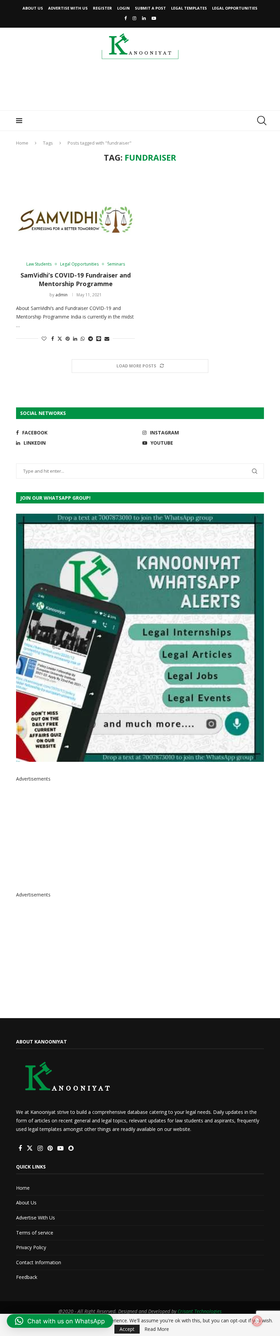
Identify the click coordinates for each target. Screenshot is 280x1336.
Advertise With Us (68, 8)
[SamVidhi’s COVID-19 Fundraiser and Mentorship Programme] (75, 212)
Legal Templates (189, 8)
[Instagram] (134, 18)
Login (123, 8)
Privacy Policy (31, 1247)
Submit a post (150, 8)
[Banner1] (140, 638)
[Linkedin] (144, 18)
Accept (127, 1329)
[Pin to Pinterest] (68, 338)
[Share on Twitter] (59, 338)
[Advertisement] (140, 87)
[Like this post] (44, 338)
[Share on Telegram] (90, 338)
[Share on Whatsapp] (83, 338)
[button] (60, 1321)
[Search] (260, 121)
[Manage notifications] (257, 1320)
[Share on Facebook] (52, 338)
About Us (33, 8)
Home (22, 143)
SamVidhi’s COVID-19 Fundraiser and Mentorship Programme (75, 279)
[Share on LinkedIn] (75, 338)
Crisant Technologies (200, 1311)
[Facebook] (125, 18)
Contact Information (38, 1262)
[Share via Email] (106, 338)
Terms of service (34, 1232)
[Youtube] (154, 18)
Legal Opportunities (234, 8)
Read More (156, 1329)
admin (61, 295)
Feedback (26, 1277)
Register (102, 8)
